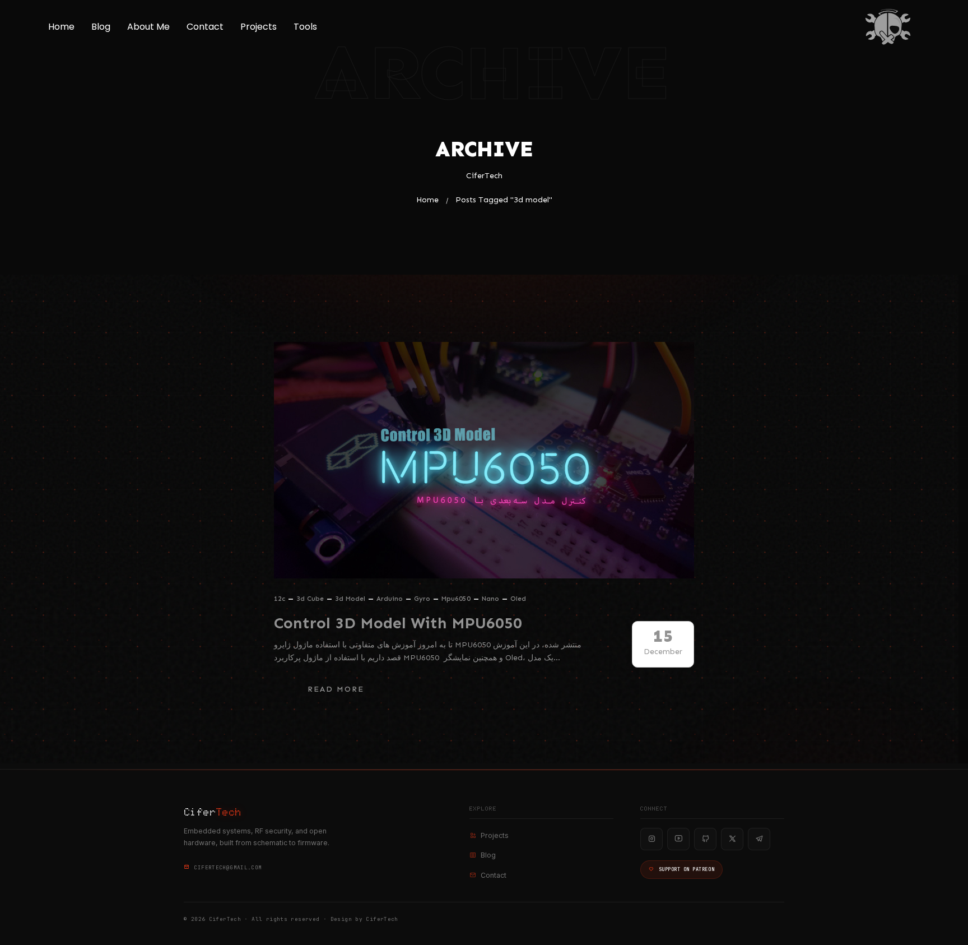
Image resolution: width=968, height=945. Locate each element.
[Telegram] (759, 839)
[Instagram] (651, 839)
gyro (422, 599)
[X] (732, 839)
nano (490, 599)
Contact (205, 26)
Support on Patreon (686, 869)
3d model (350, 599)
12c (279, 599)
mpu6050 (456, 599)
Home (61, 26)
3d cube (310, 599)
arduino (389, 599)
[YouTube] (678, 839)
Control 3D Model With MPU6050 (398, 623)
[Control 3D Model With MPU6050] (484, 460)
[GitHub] (705, 839)
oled (518, 599)
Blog (100, 26)
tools (305, 26)
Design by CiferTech (364, 919)
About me (148, 26)
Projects (258, 26)
